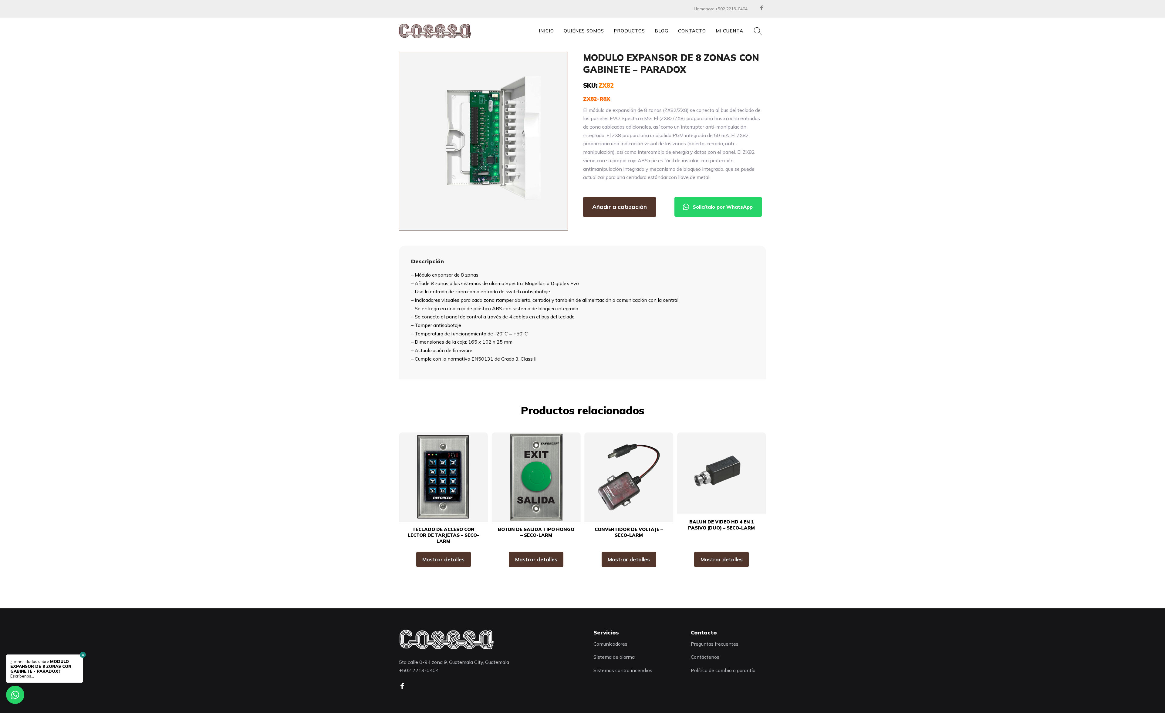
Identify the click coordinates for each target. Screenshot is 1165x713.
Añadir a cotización (619, 206)
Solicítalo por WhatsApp (723, 207)
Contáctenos (705, 657)
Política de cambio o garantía (723, 670)
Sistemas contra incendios (622, 670)
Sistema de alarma (614, 657)
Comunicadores (610, 644)
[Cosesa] (435, 31)
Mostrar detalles (443, 559)
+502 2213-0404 (731, 9)
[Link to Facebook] (761, 7)
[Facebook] (404, 686)
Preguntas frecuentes (714, 644)
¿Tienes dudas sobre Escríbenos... (40, 668)
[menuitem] (546, 31)
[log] (446, 639)
